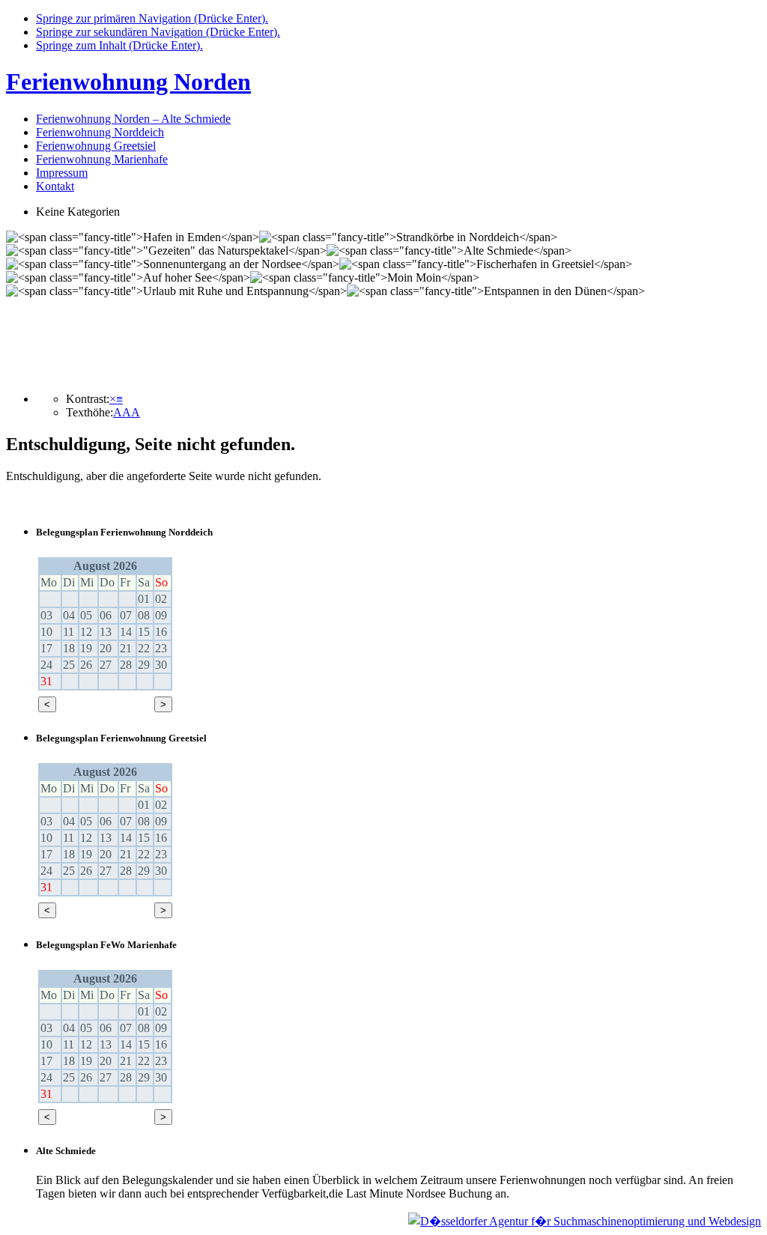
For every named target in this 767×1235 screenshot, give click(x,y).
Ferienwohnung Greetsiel (96, 145)
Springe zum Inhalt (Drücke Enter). (119, 45)
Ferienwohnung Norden (128, 81)
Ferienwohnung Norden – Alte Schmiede (133, 118)
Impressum (62, 172)
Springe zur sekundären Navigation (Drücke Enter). (158, 31)
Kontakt (55, 186)
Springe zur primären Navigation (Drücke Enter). (152, 18)
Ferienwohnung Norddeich (100, 132)
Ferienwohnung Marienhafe (102, 159)
